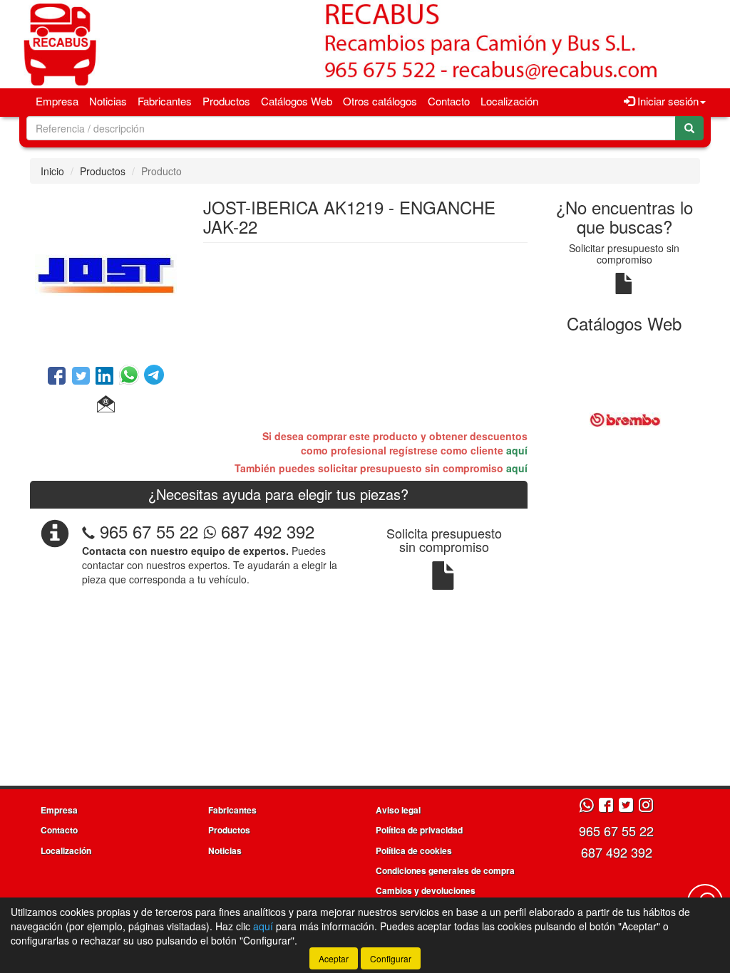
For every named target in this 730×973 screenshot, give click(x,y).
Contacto (449, 100)
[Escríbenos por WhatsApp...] (586, 806)
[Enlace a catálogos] (625, 418)
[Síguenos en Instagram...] (646, 806)
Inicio (52, 171)
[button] (106, 404)
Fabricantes (165, 100)
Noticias (108, 100)
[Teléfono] (88, 531)
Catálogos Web (296, 100)
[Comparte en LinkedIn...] (105, 377)
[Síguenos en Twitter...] (626, 806)
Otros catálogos (380, 100)
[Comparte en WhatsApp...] (131, 377)
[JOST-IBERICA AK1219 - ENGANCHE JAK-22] (106, 273)
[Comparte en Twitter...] (81, 377)
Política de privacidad (419, 829)
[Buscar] (689, 128)
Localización (509, 100)
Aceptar (334, 958)
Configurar (390, 958)
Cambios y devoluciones (425, 890)
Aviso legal (398, 809)
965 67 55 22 (149, 531)
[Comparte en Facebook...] (56, 377)
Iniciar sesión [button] (666, 100)
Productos (226, 100)
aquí (517, 450)
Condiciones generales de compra (445, 870)
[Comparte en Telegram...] (154, 377)
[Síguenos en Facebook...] (606, 806)
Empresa (57, 100)
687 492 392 (265, 531)
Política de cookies (414, 850)
